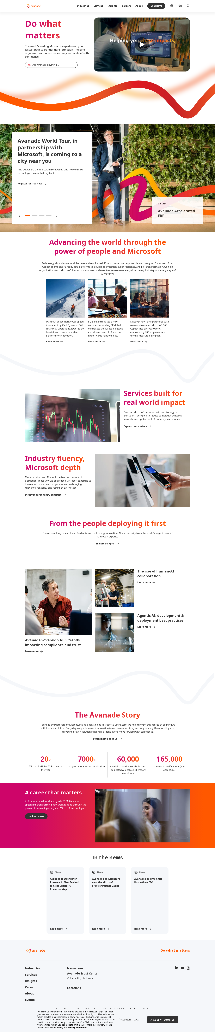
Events (30, 1000)
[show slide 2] (34, 215)
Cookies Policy (55, 1027)
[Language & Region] (174, 6)
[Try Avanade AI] (180, 6)
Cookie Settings (130, 1019)
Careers (126, 5)
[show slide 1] (27, 215)
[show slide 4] (48, 215)
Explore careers (36, 816)
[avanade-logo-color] (33, 6)
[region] (108, 1020)
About (139, 5)
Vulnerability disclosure (80, 978)
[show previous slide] (20, 216)
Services (98, 5)
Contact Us (156, 5)
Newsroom (75, 968)
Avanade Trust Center (83, 973)
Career (30, 987)
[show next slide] (56, 216)
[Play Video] (142, 44)
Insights (112, 5)
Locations (74, 988)
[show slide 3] (41, 215)
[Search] (188, 6)
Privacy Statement (77, 1027)
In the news (107, 857)
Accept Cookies (164, 1019)
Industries (83, 5)
